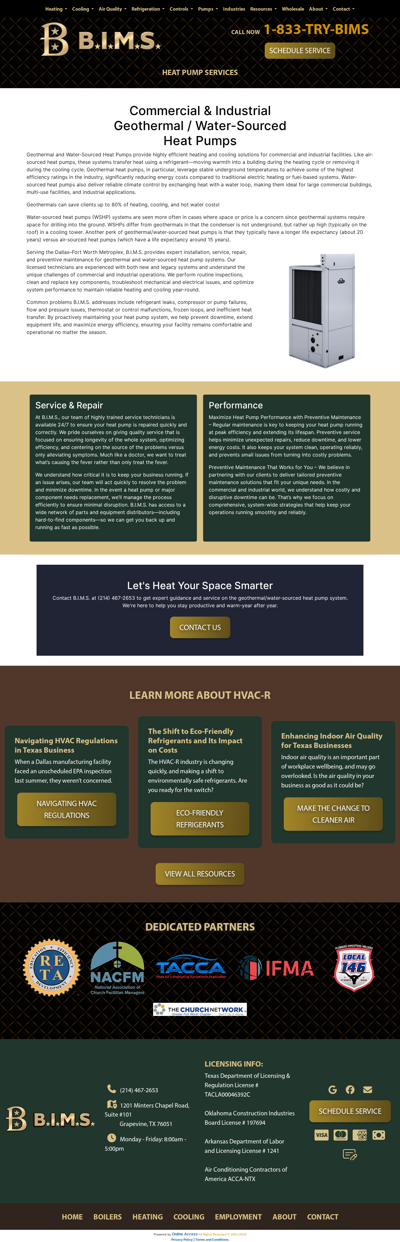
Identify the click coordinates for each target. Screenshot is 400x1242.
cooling (188, 1216)
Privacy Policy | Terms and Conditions (200, 1239)
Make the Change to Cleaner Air (333, 814)
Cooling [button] (81, 9)
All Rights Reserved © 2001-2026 (222, 1234)
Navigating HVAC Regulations (67, 809)
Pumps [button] (206, 9)
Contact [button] (342, 9)
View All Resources (200, 873)
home (72, 1216)
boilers (107, 1216)
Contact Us (200, 627)
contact (322, 1216)
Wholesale (293, 9)
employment (238, 1216)
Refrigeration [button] (146, 9)
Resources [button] (261, 9)
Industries (234, 9)
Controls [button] (179, 9)
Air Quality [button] (111, 9)
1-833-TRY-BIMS (316, 28)
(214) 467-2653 (139, 1090)
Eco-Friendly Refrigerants (200, 818)
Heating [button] (54, 9)
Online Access (185, 1234)
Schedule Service (300, 50)
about (284, 1216)
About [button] (316, 9)
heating (147, 1216)
